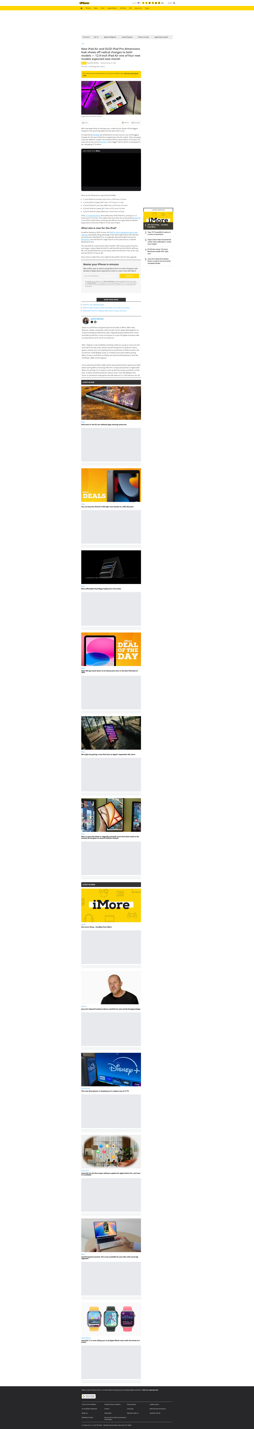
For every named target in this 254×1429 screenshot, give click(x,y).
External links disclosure (158, 1409)
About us (85, 1413)
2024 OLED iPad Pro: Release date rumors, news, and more (105, 311)
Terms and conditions (89, 1404)
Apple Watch (112, 8)
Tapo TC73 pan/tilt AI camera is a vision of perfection (159, 233)
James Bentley (94, 63)
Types (147, 8)
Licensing (130, 1409)
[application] (111, 170)
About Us (138, 8)
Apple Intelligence (110, 37)
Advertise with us (133, 1413)
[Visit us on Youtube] (149, 3)
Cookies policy (154, 1404)
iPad (102, 8)
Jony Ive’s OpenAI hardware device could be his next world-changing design (159, 261)
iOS (130, 8)
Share (86, 123)
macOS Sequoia (127, 37)
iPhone (88, 8)
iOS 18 (96, 37)
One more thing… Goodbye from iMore (158, 226)
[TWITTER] (92, 322)
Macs (96, 8)
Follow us (126, 122)
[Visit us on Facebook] (143, 3)
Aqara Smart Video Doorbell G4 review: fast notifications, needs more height (159, 242)
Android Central (155, 1413)
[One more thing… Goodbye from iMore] (158, 221)
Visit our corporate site (150, 1390)
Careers (107, 1409)
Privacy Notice (92, 283)
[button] (171, 3)
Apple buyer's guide (161, 37)
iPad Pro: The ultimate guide (93, 305)
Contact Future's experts (112, 1404)
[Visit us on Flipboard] (159, 3)
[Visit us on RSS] (156, 3)
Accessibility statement (89, 1409)
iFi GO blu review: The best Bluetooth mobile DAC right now (158, 251)
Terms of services (109, 281)
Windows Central (87, 1417)
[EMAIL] (95, 322)
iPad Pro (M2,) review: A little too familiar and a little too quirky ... (107, 308)
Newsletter (137, 123)
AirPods (123, 8)
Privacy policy (131, 1404)
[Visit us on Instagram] (153, 3)
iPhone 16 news (143, 37)
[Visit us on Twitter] (146, 3)
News (84, 63)
